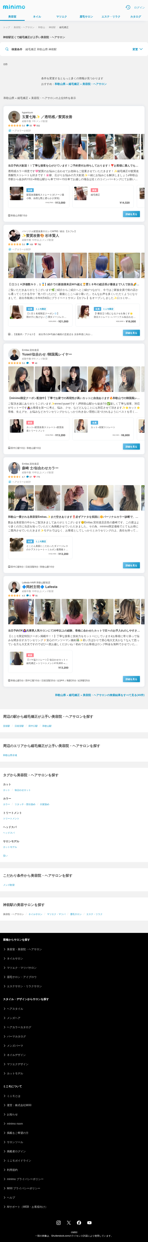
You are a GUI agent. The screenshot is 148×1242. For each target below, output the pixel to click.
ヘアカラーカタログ (19, 1027)
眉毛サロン (76, 914)
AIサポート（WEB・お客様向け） (27, 1207)
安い (5, 855)
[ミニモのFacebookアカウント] (79, 1224)
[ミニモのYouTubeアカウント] (89, 1223)
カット (6, 789)
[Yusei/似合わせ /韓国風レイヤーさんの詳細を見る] (74, 399)
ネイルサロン (35, 914)
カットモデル (10, 846)
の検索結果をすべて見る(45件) (100, 695)
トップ (6, 27)
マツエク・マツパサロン (22, 967)
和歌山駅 (47, 725)
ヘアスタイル (15, 1008)
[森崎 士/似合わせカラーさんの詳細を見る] (74, 515)
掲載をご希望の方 (18, 1133)
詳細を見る (131, 214)
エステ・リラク (94, 914)
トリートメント (11, 818)
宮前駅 (6, 725)
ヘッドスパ (9, 832)
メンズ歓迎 (9, 884)
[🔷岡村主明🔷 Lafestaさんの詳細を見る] (74, 631)
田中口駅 (33, 725)
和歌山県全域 (10, 755)
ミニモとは (13, 1096)
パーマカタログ (16, 1036)
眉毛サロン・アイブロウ (22, 977)
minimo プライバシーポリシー (25, 1179)
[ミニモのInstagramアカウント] (58, 1224)
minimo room (15, 1123)
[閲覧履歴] (128, 7)
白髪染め (44, 804)
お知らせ (12, 1114)
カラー (6, 804)
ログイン (139, 7)
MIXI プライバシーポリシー (23, 1188)
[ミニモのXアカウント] (69, 1223)
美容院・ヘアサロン (24, 27)
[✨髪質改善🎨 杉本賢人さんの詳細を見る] (74, 282)
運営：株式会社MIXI (19, 1105)
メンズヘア (13, 1018)
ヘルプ (11, 1197)
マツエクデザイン (18, 1064)
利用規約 (12, 1170)
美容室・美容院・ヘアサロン (24, 949)
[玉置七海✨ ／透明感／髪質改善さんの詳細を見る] (74, 164)
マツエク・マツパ (56, 914)
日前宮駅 (19, 725)
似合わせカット (23, 789)
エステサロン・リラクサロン (24, 986)
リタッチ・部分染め (25, 804)
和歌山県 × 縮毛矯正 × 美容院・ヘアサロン (81, 84)
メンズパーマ (15, 1045)
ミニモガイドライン (19, 1160)
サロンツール (15, 1142)
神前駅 (52, 27)
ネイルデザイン (16, 1055)
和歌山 (41, 27)
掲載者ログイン (16, 1151)
